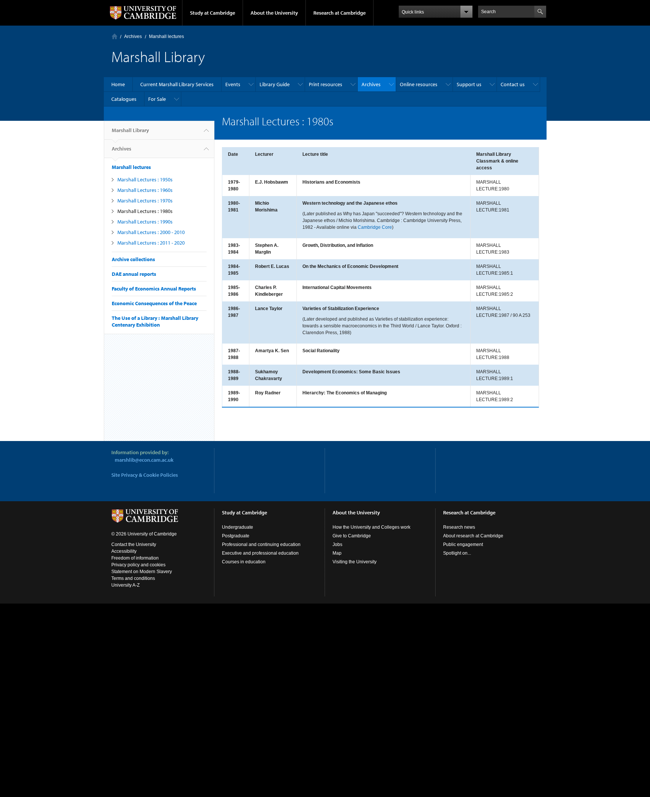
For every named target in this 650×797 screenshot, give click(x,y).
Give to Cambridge (352, 535)
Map (337, 553)
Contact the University (133, 544)
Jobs (337, 544)
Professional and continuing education (261, 544)
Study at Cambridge (212, 12)
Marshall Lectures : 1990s (145, 221)
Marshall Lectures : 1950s (145, 179)
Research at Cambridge (339, 12)
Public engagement (463, 544)
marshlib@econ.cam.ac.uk (144, 459)
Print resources (325, 84)
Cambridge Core (375, 227)
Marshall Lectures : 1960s (145, 190)
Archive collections (133, 259)
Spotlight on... (457, 553)
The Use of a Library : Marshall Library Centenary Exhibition (155, 321)
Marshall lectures (166, 36)
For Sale (157, 99)
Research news (459, 527)
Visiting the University (355, 561)
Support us (469, 84)
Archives (133, 36)
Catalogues (124, 99)
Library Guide (275, 84)
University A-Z (125, 585)
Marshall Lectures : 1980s (145, 211)
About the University (274, 12)
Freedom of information (135, 558)
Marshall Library (130, 130)
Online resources (418, 84)
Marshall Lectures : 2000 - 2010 (151, 232)
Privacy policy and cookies (138, 564)
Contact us (513, 84)
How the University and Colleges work (371, 527)
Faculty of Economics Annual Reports (154, 288)
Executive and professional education (260, 553)
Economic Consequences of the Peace (154, 303)
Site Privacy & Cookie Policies (144, 475)
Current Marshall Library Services (177, 84)
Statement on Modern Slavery (141, 571)
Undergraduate (237, 527)
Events (232, 84)
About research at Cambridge (473, 535)
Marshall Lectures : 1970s (145, 200)
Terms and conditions (133, 578)
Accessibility (124, 551)
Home (114, 36)
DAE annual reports (134, 274)
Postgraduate (235, 535)
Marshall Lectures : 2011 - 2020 (151, 242)
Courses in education (244, 561)
